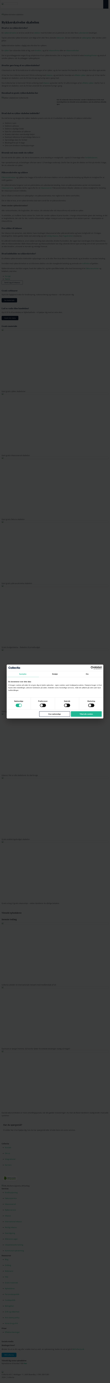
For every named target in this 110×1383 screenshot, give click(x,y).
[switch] (43, 705)
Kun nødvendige (54, 714)
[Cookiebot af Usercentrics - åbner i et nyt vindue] (92, 667)
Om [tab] (87, 674)
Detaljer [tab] (55, 674)
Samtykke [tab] (23, 674)
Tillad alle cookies (86, 714)
